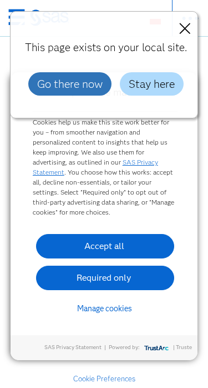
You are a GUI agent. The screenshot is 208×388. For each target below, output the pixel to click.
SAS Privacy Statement (73, 347)
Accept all (104, 246)
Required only (104, 277)
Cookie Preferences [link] (104, 378)
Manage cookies (104, 309)
